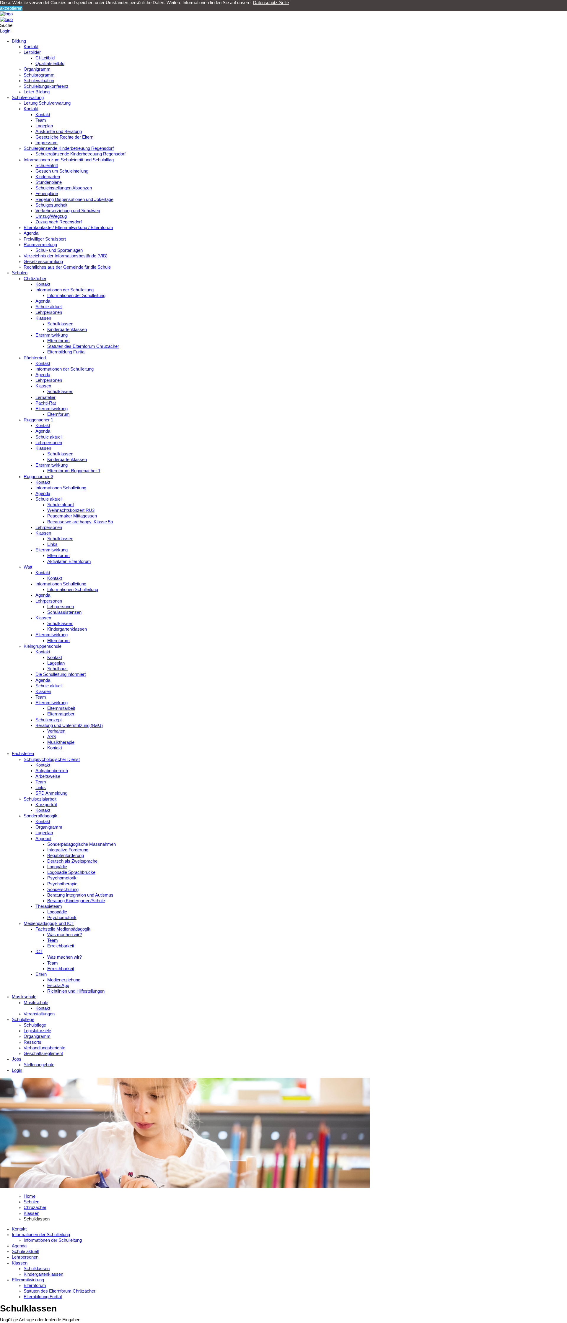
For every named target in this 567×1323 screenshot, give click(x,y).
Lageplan (44, 126)
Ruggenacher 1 (38, 420)
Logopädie (57, 866)
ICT (39, 951)
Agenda (31, 233)
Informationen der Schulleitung (64, 290)
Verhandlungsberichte (44, 1048)
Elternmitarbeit (61, 708)
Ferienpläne (46, 193)
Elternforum (58, 340)
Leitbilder (32, 52)
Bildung (19, 41)
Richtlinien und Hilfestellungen (76, 991)
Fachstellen (23, 753)
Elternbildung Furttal (66, 352)
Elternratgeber (60, 714)
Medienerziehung (63, 980)
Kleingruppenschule (42, 646)
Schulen (19, 272)
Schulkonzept (48, 719)
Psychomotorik (61, 878)
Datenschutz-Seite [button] (271, 2)
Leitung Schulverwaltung (47, 103)
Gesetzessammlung (43, 261)
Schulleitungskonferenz (46, 86)
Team (40, 120)
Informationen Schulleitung (60, 488)
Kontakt (31, 46)
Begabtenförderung (65, 855)
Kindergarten (47, 176)
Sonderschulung (63, 889)
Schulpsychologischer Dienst (52, 759)
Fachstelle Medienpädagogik (62, 929)
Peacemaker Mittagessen (72, 516)
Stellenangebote (39, 1064)
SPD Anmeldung (51, 793)
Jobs (16, 1059)
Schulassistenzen (64, 612)
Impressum (46, 142)
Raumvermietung (40, 244)
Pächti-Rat (45, 403)
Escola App (58, 985)
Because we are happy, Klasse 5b (80, 522)
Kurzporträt (46, 804)
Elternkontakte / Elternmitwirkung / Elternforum (68, 227)
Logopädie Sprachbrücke (71, 872)
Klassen (43, 318)
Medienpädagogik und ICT (49, 923)
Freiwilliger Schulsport (45, 239)
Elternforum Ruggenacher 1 (73, 470)
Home (29, 1196)
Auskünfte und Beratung (58, 131)
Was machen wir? (64, 934)
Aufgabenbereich (51, 770)
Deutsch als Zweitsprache (72, 861)
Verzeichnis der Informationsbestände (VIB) (65, 256)
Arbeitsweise (47, 776)
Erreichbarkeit (60, 946)
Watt (28, 567)
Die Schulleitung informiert (60, 674)
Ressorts (32, 1042)
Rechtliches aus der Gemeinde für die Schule (67, 267)
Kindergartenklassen (67, 329)
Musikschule (24, 996)
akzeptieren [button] (11, 8)
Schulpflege (23, 1019)
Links (52, 544)
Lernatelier (45, 397)
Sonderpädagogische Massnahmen (81, 844)
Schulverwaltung (28, 97)
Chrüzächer (35, 278)
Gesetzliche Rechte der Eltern (64, 137)
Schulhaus (57, 668)
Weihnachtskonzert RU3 (70, 510)
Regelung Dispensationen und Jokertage (74, 199)
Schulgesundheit (51, 205)
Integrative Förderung (67, 850)
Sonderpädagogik (40, 816)
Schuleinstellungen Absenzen (63, 188)
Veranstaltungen (39, 1014)
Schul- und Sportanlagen (59, 250)
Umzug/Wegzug (51, 216)
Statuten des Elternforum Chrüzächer (83, 346)
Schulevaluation (39, 80)
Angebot (43, 838)
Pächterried (35, 357)
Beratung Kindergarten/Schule (76, 900)
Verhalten (56, 731)
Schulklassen (60, 324)
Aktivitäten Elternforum (69, 561)
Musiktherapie (60, 742)
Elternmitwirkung (51, 335)
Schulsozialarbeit (40, 799)
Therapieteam (48, 906)
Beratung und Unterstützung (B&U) (69, 725)
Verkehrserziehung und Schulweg (67, 210)
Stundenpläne (48, 182)
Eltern (41, 974)
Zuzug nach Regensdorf (58, 222)
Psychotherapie (62, 884)
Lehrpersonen (48, 312)
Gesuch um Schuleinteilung (61, 171)
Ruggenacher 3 (38, 476)
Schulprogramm (39, 75)
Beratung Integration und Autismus (80, 895)
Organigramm (37, 69)
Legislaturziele (37, 1030)
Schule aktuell (48, 306)
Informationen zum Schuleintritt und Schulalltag (69, 160)
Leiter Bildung (37, 92)
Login (5, 31)
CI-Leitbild (45, 58)
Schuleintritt (46, 165)
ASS (51, 736)
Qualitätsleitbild (49, 63)
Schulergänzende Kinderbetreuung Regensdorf (69, 148)
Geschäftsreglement (43, 1053)
